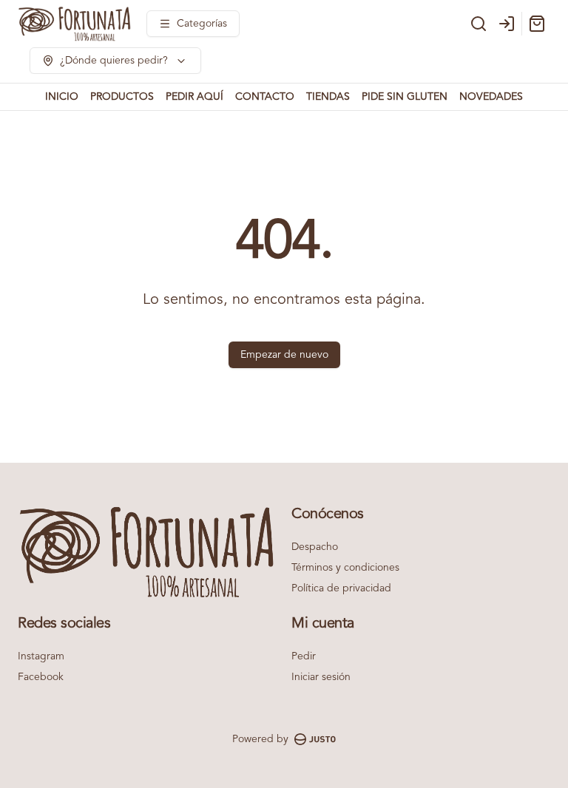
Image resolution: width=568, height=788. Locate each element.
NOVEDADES (491, 97)
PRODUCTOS (122, 97)
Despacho (314, 547)
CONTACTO (264, 97)
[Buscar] (478, 23)
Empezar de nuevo (284, 355)
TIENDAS (328, 97)
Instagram (41, 656)
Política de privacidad (341, 588)
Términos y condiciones (345, 568)
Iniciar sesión (321, 677)
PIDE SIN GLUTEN (404, 97)
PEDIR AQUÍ (194, 97)
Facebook (41, 677)
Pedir (303, 656)
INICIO (61, 97)
